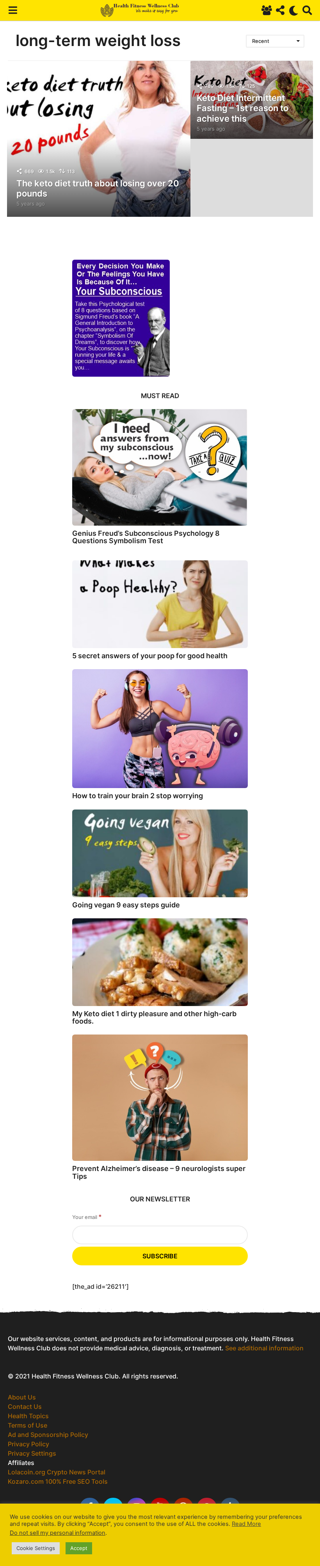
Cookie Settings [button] (35, 1548)
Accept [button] (78, 1548)
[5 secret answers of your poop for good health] (160, 604)
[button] (13, 10)
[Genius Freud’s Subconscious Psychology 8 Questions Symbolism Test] (160, 467)
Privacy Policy (28, 1444)
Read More (246, 1523)
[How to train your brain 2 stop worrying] (160, 728)
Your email (87, 1217)
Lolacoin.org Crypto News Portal (56, 1472)
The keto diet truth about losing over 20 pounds (97, 188)
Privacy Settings (32, 1453)
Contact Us (25, 1406)
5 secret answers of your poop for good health (150, 656)
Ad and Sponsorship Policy (48, 1434)
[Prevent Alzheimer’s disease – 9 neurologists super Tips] (160, 1098)
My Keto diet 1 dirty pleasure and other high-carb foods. (154, 1017)
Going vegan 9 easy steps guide (126, 905)
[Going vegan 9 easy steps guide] (160, 853)
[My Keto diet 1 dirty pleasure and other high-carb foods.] (160, 962)
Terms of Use (27, 1425)
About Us (22, 1397)
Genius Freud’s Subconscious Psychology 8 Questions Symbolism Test (146, 537)
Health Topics (28, 1416)
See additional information (264, 1348)
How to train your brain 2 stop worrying (137, 796)
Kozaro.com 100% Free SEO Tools (58, 1481)
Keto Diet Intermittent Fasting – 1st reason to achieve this (242, 108)
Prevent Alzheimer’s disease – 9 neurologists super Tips (158, 1172)
